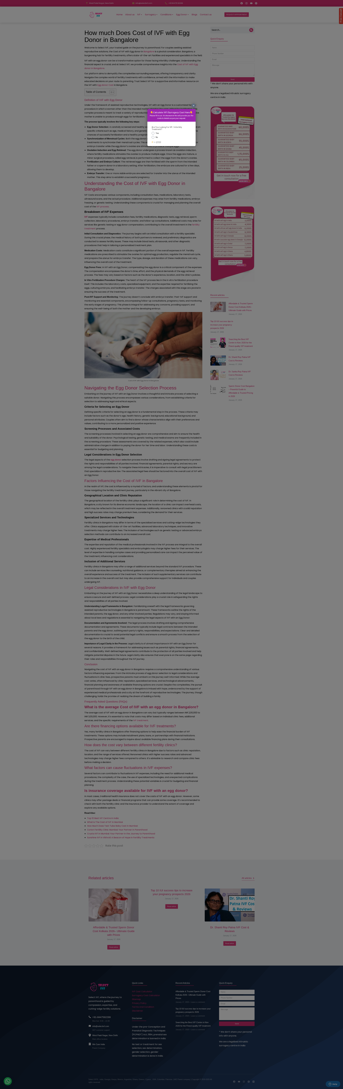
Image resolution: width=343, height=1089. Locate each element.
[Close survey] (194, 106)
